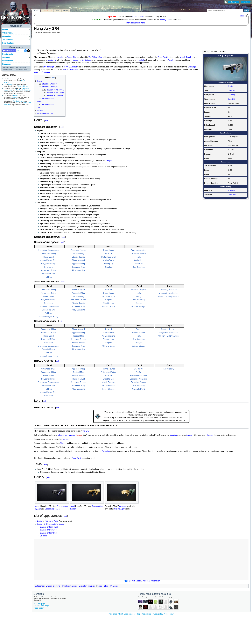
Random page (21, 67)
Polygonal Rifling (48, 264)
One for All (138, 264)
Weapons (114, 586)
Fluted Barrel (48, 257)
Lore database (8, 43)
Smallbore (48, 267)
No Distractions (108, 296)
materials (7, 104)
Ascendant (27, 102)
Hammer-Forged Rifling (48, 260)
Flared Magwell (78, 260)
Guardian (173, 435)
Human (209, 435)
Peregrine (106, 451)
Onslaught (192, 67)
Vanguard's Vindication (168, 293)
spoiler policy (137, 17)
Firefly (138, 257)
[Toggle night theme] (226, 2)
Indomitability (168, 369)
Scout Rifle (231, 99)
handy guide (165, 20)
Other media (7, 33)
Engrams (15, 97)
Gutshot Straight (138, 307)
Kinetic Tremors (138, 333)
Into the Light (48, 67)
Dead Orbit (232, 90)
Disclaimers (146, 614)
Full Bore (48, 277)
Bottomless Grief (108, 257)
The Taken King (95, 57)
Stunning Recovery (169, 290)
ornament (123, 506)
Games (5, 30)
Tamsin (79, 435)
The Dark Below (18, 101)
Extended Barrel (48, 274)
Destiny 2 (215, 51)
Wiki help (6, 57)
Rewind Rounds (108, 369)
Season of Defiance (52, 509)
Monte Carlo (8, 90)
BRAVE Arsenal (70, 67)
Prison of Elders (22, 86)
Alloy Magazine (78, 270)
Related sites (7, 61)
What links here (21, 69)
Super (109, 161)
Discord (9, 50)
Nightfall (140, 60)
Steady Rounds (78, 257)
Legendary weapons (87, 586)
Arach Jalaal (185, 57)
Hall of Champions (70, 70)
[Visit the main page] (16, 13)
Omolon (230, 86)
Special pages (8, 69)
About (120, 614)
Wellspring (138, 260)
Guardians (231, 190)
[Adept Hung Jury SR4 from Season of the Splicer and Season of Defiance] (52, 492)
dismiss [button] (243, 16)
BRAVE (223, 51)
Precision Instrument (138, 376)
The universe (7, 40)
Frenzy (138, 296)
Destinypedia (7, 54)
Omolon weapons (69, 586)
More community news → (136, 23)
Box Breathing (139, 267)
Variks (10, 84)
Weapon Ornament (42, 72)
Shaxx (62, 443)
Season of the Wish (48, 533)
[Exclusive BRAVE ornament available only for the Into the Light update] (121, 492)
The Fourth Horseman (23, 90)
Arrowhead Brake (48, 270)
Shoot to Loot (108, 303)
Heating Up (108, 264)
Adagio (138, 303)
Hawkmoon (25, 88)
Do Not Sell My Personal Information (144, 581)
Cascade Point (138, 389)
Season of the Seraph (49, 527)
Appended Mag (78, 264)
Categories (39, 586)
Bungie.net (6, 64)
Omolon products (53, 586)
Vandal (65, 439)
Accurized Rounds (78, 250)
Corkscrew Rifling (48, 253)
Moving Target (108, 260)
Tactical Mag (78, 253)
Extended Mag (78, 267)
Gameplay (6, 36)
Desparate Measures (138, 379)
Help (138, 614)
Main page (112, 614)
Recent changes (8, 67)
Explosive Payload (138, 253)
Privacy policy (157, 614)
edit (46, 120)
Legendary (231, 95)
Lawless (43, 536)
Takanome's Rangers (66, 435)
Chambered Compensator (48, 250)
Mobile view (169, 614)
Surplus (108, 267)
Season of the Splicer (82, 60)
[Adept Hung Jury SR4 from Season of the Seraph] (87, 492)
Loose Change (108, 389)
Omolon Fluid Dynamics (168, 296)
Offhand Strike (108, 307)
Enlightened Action (108, 372)
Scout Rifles (102, 586)
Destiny (15, 95)
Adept (170, 60)
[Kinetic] (228, 154)
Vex (9, 79)
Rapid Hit (108, 253)
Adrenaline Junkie (138, 250)
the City (86, 431)
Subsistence (108, 250)
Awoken (189, 435)
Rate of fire (208, 150)
